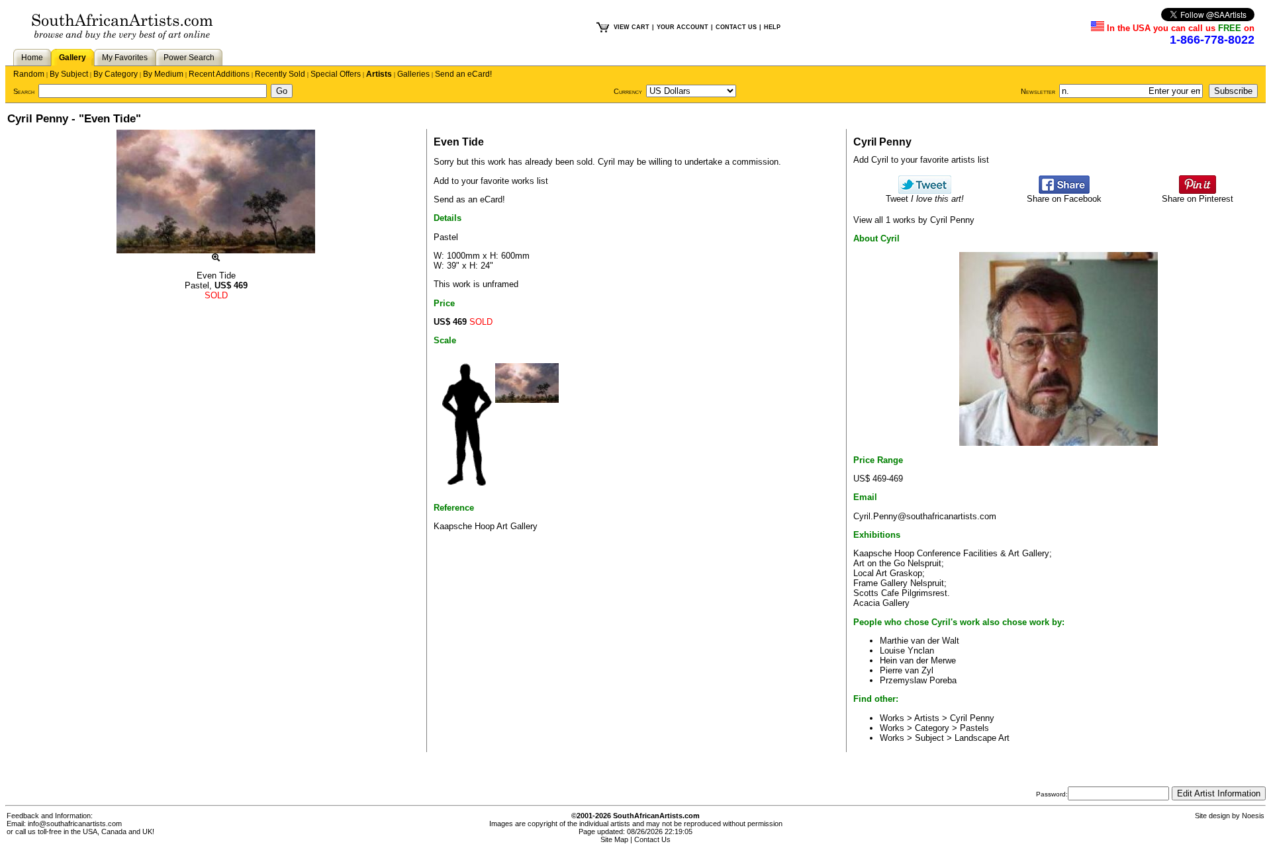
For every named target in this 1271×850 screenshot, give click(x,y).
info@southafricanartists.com (75, 824)
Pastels (974, 728)
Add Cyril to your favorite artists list (921, 160)
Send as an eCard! (469, 199)
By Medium (163, 74)
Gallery (72, 57)
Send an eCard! (463, 74)
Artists (379, 74)
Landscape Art (982, 738)
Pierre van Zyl (906, 670)
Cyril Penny (972, 718)
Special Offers (335, 74)
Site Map (614, 839)
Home (32, 57)
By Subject (69, 74)
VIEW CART (631, 27)
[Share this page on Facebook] (1064, 191)
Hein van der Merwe (918, 660)
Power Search (189, 57)
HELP (772, 27)
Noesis (1253, 816)
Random (28, 74)
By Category (115, 74)
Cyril (606, 162)
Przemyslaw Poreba (918, 680)
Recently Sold (280, 74)
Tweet (925, 199)
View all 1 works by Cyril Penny (913, 220)
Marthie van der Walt (919, 641)
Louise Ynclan (907, 651)
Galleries (413, 74)
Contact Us (652, 839)
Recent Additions (219, 74)
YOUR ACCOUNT (682, 27)
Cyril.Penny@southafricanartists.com (924, 516)
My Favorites (125, 57)
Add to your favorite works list (491, 181)
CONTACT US (736, 27)
